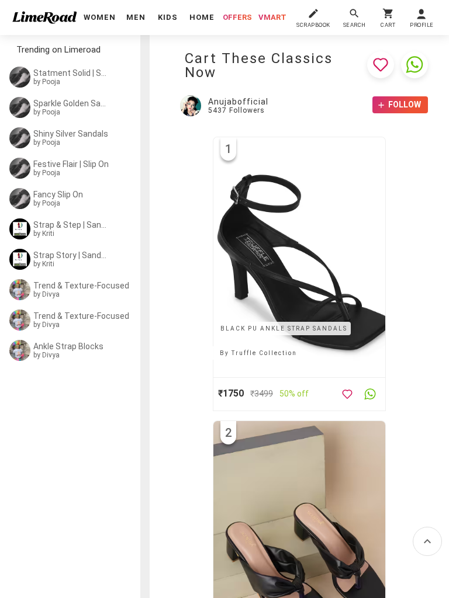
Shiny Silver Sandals (70, 133)
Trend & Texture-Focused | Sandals (86, 285)
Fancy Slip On (58, 194)
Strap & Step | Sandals (71, 225)
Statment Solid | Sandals (71, 73)
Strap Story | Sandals (71, 255)
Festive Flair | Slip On (71, 164)
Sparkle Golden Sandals (71, 103)
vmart (272, 17)
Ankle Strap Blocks (68, 346)
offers (237, 17)
